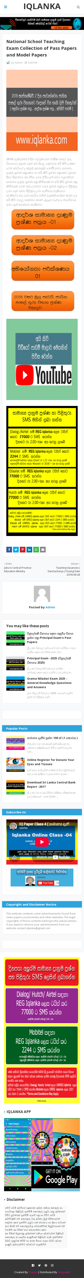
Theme (33, 1272)
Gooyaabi (64, 1272)
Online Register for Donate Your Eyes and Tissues (50, 762)
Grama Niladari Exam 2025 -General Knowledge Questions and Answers (49, 683)
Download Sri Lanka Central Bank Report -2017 (51, 784)
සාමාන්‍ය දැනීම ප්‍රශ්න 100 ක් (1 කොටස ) (52, 738)
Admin (19, 62)
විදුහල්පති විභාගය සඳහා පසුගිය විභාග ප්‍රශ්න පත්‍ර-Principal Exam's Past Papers (50, 637)
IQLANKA (42, 6)
